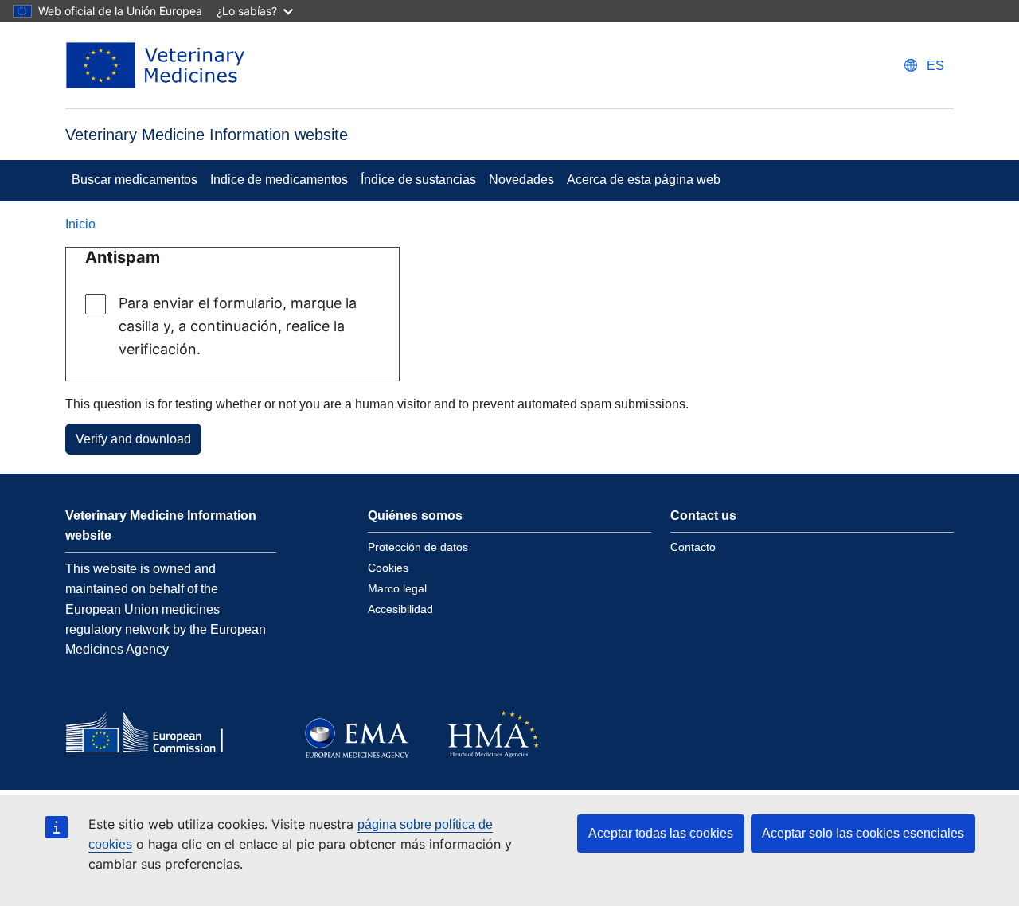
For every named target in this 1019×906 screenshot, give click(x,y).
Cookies (388, 567)
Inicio (80, 224)
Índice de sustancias (418, 179)
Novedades (521, 179)
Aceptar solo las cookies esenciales (863, 833)
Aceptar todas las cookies (660, 833)
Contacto (693, 547)
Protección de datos (418, 547)
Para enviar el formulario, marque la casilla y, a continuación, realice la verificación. (238, 326)
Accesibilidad (400, 609)
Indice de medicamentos (279, 179)
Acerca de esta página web (643, 179)
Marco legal (397, 588)
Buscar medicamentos (134, 179)
